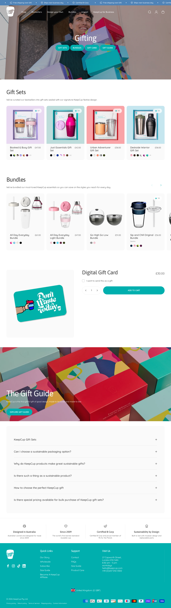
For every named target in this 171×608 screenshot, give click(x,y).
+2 (70, 155)
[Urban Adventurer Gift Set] (106, 125)
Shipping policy (46, 603)
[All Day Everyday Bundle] (25, 212)
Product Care (77, 570)
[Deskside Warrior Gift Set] (146, 125)
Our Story (44, 557)
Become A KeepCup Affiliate (50, 576)
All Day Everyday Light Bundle (59, 236)
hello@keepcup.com (112, 568)
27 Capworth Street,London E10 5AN (111, 558)
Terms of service (34, 603)
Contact (75, 557)
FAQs (73, 561)
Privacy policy (11, 603)
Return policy (22, 603)
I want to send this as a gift (99, 280)
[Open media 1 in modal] (40, 304)
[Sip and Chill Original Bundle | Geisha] (146, 212)
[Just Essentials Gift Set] (65, 125)
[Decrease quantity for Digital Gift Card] (85, 290)
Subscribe (45, 566)
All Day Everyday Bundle (19, 236)
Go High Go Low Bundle (99, 236)
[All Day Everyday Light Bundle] (65, 212)
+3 (30, 155)
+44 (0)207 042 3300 (112, 570)
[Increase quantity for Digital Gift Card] (98, 290)
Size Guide (45, 570)
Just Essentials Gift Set (61, 149)
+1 (150, 155)
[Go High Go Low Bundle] (106, 212)
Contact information (60, 603)
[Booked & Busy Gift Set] (25, 125)
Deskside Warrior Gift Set (140, 149)
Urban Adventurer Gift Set (100, 149)
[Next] (161, 185)
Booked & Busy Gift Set (21, 149)
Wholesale (45, 561)
